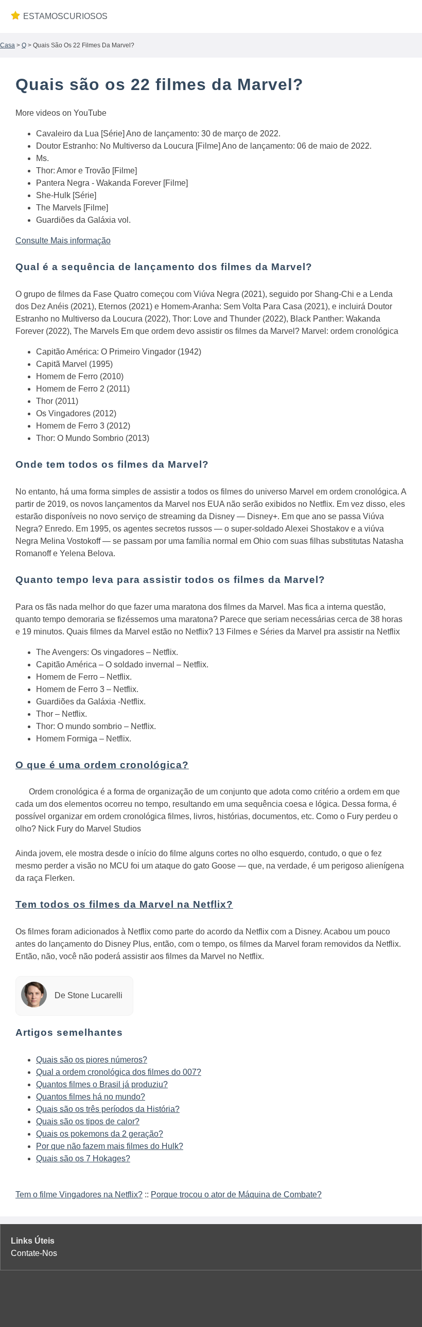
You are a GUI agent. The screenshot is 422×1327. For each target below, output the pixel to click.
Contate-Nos (34, 1253)
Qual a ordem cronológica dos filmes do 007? (118, 1072)
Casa (7, 45)
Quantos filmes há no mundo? (90, 1096)
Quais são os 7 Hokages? (83, 1158)
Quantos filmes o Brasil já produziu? (102, 1084)
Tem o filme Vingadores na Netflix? (79, 1194)
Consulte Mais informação (63, 240)
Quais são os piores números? (91, 1059)
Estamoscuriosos (64, 16)
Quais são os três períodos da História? (108, 1109)
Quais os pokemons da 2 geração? (99, 1133)
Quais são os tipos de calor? (87, 1121)
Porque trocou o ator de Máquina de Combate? (236, 1194)
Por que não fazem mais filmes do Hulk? (109, 1146)
